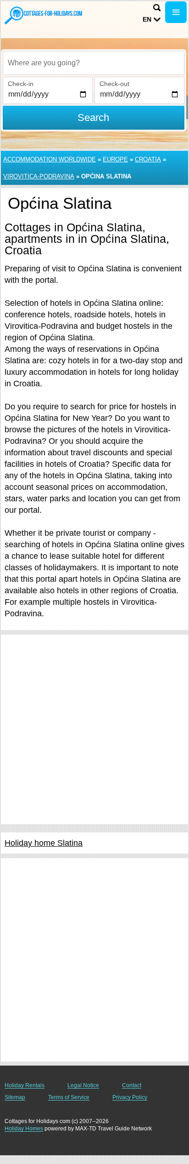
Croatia (148, 159)
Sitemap (15, 1097)
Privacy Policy (129, 1097)
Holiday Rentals (24, 1085)
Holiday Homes (24, 1128)
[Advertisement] (94, 729)
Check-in (20, 83)
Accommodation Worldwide (49, 159)
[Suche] (157, 7)
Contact (131, 1085)
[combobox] (93, 63)
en (147, 19)
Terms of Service (68, 1097)
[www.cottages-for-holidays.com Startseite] (44, 15)
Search (93, 117)
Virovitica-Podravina (38, 176)
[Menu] (176, 12)
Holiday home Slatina (44, 843)
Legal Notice (83, 1085)
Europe (115, 159)
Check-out (114, 83)
